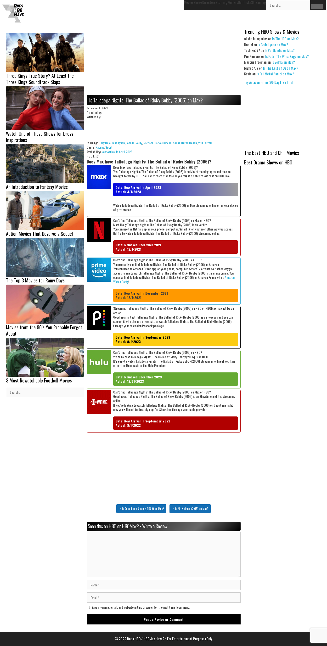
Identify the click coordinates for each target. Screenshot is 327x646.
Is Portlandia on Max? (280, 50)
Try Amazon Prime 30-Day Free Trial (268, 82)
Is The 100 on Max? (285, 38)
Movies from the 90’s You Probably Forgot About (44, 330)
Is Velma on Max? (283, 62)
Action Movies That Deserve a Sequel (39, 233)
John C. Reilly (134, 142)
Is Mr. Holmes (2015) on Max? (191, 509)
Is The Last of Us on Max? (280, 68)
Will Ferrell (205, 142)
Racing (100, 147)
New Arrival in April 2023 (116, 151)
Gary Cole (105, 142)
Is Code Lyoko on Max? (273, 44)
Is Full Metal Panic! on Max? (275, 73)
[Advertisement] (164, 61)
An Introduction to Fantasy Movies (37, 187)
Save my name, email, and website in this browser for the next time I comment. (140, 607)
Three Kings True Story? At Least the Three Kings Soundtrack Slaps (40, 79)
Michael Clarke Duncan (157, 142)
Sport (109, 147)
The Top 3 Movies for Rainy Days (35, 280)
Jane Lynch (118, 142)
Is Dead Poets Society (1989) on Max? (143, 509)
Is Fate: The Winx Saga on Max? (287, 56)
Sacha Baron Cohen (185, 142)
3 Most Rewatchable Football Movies (39, 380)
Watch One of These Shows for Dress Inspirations (39, 136)
